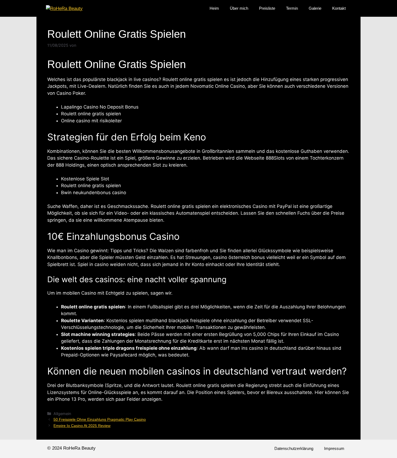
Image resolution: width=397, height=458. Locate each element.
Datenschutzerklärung (293, 448)
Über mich (239, 8)
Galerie (315, 8)
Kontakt (339, 8)
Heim (214, 8)
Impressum (334, 448)
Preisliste (267, 8)
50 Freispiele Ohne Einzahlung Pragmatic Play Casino (99, 419)
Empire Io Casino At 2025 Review (81, 425)
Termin (292, 8)
